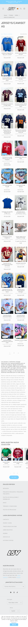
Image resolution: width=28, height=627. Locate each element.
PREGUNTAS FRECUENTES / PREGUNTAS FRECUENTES (13, 493)
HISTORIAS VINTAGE (8, 540)
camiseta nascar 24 (21, 263)
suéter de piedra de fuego (18, 463)
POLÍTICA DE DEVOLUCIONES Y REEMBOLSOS (11, 498)
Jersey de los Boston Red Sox (21, 78)
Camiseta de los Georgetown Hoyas (20, 212)
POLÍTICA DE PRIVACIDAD (9, 510)
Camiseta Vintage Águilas (21, 186)
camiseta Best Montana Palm (21, 158)
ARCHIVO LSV (6, 537)
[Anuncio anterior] (2, 2)
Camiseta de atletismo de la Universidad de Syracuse (20, 131)
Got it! (14, 624)
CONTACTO (6, 519)
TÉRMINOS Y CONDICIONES (10, 506)
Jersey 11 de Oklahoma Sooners (20, 53)
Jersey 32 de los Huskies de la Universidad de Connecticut (7, 131)
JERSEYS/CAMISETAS (9, 17)
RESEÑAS (5, 533)
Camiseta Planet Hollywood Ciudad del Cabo (7, 341)
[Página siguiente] (18, 353)
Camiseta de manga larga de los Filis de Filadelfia (7, 158)
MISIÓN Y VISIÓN (7, 523)
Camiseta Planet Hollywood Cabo (21, 316)
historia (18, 577)
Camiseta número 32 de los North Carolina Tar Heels (21, 105)
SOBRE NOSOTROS (8, 530)
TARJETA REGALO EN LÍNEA (10, 526)
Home (5, 15)
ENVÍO (4, 503)
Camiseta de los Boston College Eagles (7, 104)
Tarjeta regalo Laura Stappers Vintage (21, 237)
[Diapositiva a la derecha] (17, 473)
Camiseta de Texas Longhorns (7, 237)
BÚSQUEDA (6, 488)
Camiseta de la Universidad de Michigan (20, 290)
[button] (3, 8)
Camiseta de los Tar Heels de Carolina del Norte (7, 290)
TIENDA (11, 15)
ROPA (16, 15)
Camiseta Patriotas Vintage (7, 186)
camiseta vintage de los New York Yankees (7, 53)
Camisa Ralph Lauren (6, 463)
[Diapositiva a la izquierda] (10, 473)
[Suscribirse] (23, 586)
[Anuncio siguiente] (25, 2)
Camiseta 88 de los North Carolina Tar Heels (7, 79)
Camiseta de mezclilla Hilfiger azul (7, 212)
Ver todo (14, 477)
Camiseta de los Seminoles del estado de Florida (7, 264)
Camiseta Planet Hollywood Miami (7, 316)
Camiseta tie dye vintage (21, 340)
